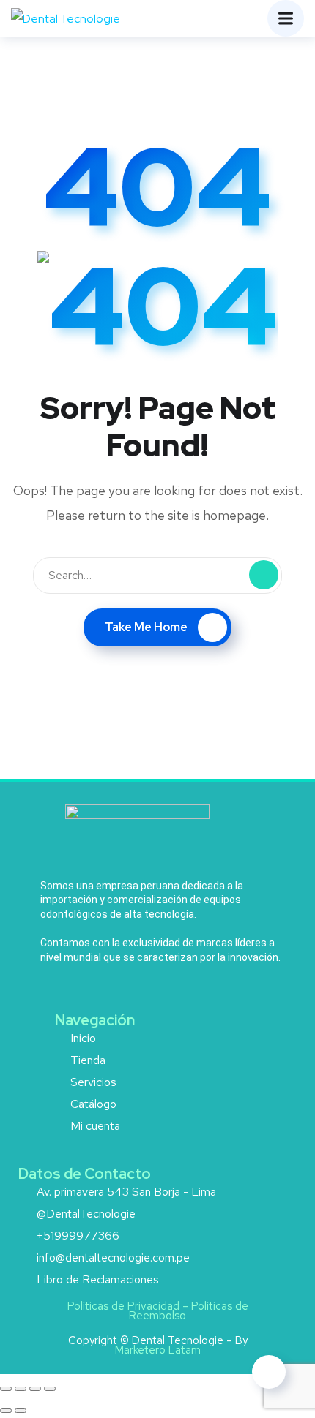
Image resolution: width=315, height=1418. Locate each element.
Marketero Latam (158, 1350)
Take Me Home (146, 627)
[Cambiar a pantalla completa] (20, 1389)
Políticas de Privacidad (123, 1306)
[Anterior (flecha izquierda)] (6, 1410)
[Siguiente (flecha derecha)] (20, 1410)
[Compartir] (35, 1389)
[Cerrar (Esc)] (50, 1389)
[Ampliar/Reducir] (6, 1389)
